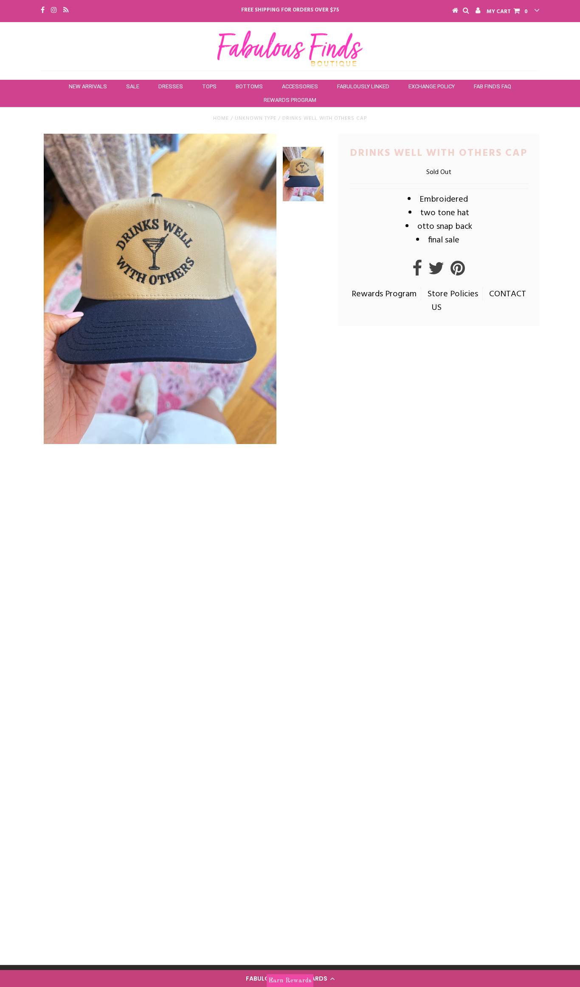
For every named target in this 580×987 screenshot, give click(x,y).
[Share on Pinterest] (457, 272)
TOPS (209, 86)
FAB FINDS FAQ (492, 86)
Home (221, 118)
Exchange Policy (431, 86)
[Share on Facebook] (417, 272)
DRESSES (170, 86)
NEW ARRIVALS (88, 86)
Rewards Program (290, 100)
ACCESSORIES (300, 86)
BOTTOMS (249, 86)
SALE (132, 86)
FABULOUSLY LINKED (363, 86)
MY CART (507, 11)
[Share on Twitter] (436, 272)
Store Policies (453, 294)
